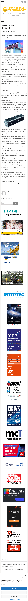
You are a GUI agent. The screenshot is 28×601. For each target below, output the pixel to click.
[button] (26, 575)
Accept (14, 588)
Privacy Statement (11, 599)
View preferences (14, 596)
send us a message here (17, 569)
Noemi (8, 31)
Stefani (5, 28)
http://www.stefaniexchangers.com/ (14, 183)
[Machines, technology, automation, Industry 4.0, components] (14, 9)
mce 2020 (11, 25)
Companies (4, 25)
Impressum (18, 599)
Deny (14, 592)
